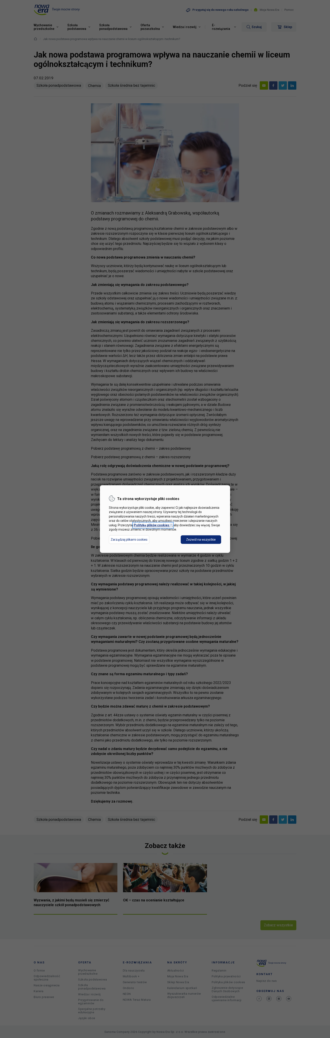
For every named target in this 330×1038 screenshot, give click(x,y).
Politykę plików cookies (153, 525)
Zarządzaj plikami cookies (129, 539)
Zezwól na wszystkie (201, 539)
